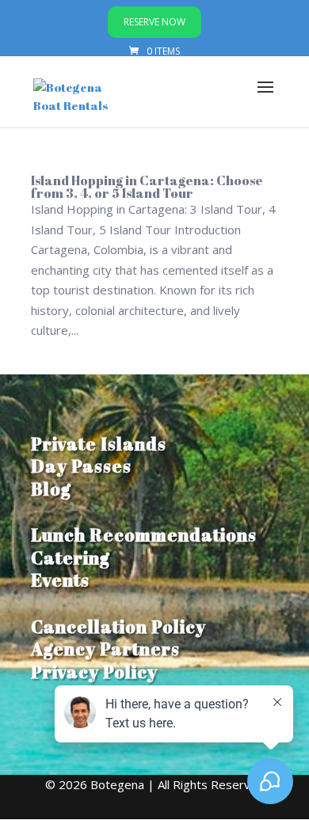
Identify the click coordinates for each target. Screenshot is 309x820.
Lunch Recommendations (144, 534)
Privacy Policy (94, 671)
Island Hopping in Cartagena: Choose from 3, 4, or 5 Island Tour (147, 187)
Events (60, 579)
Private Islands (98, 443)
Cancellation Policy (118, 626)
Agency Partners (105, 648)
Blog (51, 488)
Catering (70, 557)
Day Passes (81, 465)
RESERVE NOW (154, 21)
